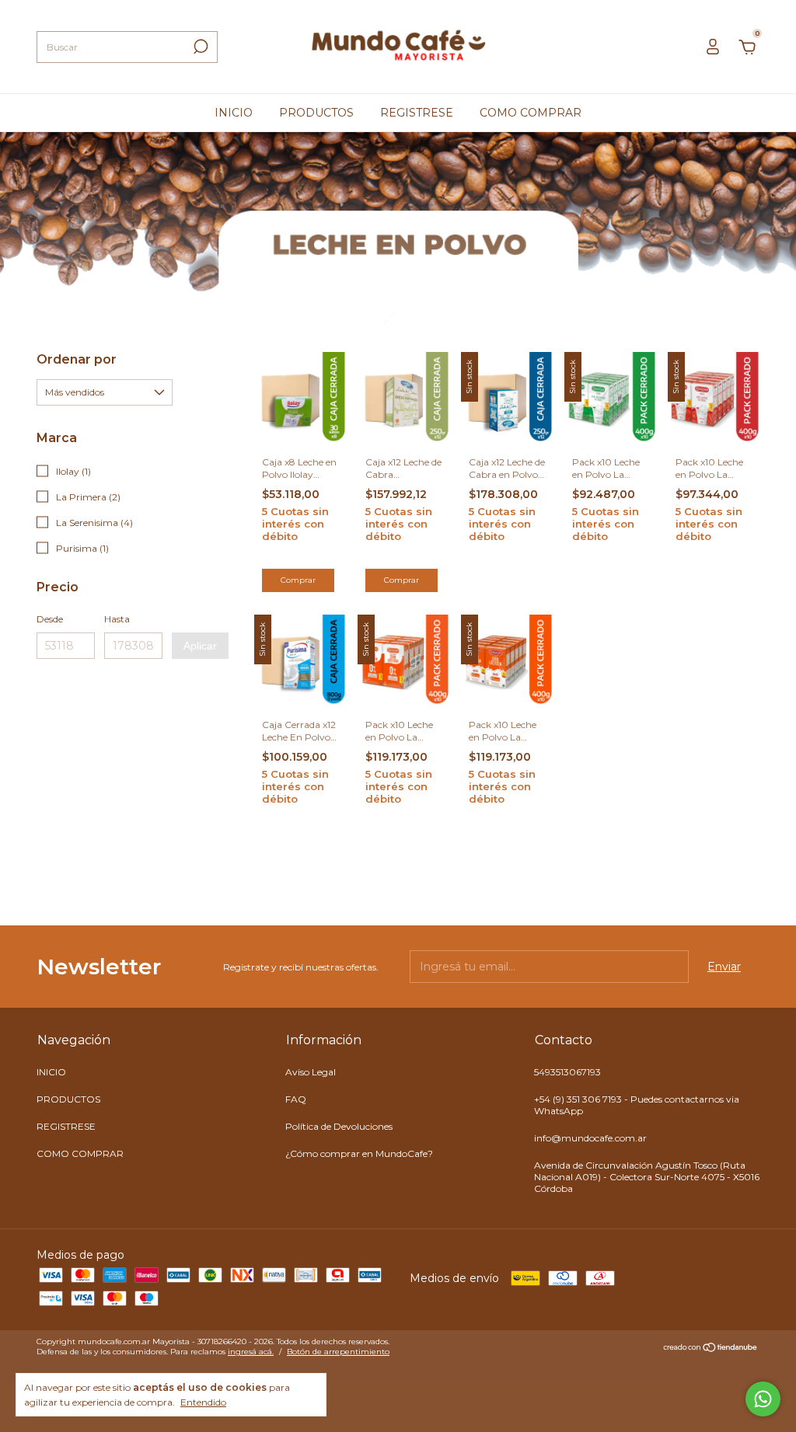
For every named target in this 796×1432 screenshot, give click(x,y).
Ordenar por (77, 359)
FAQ (295, 1099)
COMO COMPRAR (530, 113)
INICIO (234, 113)
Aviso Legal (310, 1072)
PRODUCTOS (316, 113)
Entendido (203, 1402)
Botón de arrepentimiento (338, 1352)
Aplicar (200, 645)
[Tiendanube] (710, 1349)
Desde (50, 619)
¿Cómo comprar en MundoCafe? (359, 1153)
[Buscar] (199, 46)
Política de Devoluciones (339, 1126)
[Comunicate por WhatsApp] (762, 1398)
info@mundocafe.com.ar (590, 1138)
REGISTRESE (416, 113)
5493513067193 (567, 1072)
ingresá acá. (251, 1352)
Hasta (117, 619)
